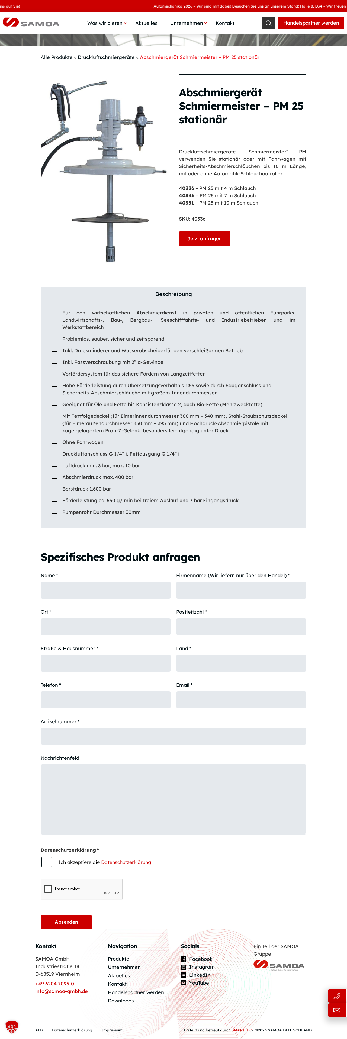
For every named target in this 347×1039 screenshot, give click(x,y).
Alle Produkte (57, 57)
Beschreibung (173, 294)
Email (184, 685)
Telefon (51, 685)
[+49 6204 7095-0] (317, 996)
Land (183, 648)
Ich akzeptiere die (105, 862)
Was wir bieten (105, 23)
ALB (39, 1030)
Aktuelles (146, 23)
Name (49, 575)
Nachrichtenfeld (60, 758)
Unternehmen (186, 23)
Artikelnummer (60, 721)
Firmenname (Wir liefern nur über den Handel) (233, 575)
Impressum (112, 1030)
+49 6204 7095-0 (54, 984)
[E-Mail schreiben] (317, 1010)
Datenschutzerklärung (126, 862)
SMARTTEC (242, 1030)
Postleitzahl (191, 612)
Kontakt (225, 23)
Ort (46, 612)
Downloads (121, 1001)
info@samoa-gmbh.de (61, 991)
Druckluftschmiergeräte (106, 57)
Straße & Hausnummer (69, 648)
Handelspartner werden (311, 23)
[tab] (173, 294)
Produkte (118, 959)
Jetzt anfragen (204, 238)
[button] (12, 1027)
